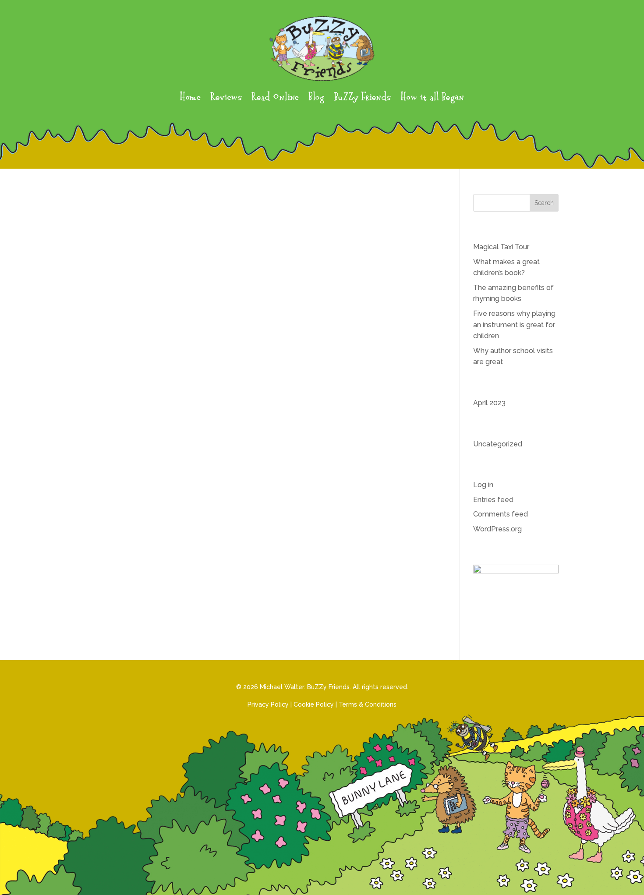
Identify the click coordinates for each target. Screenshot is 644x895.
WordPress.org (497, 529)
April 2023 (489, 403)
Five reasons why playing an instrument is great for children (514, 324)
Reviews (226, 97)
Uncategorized (497, 444)
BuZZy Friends (362, 97)
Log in (483, 485)
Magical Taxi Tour (501, 247)
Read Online (275, 97)
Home (190, 97)
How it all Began (432, 97)
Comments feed (500, 514)
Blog (316, 97)
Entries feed (493, 499)
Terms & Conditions (367, 704)
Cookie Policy (314, 704)
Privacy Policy (268, 704)
